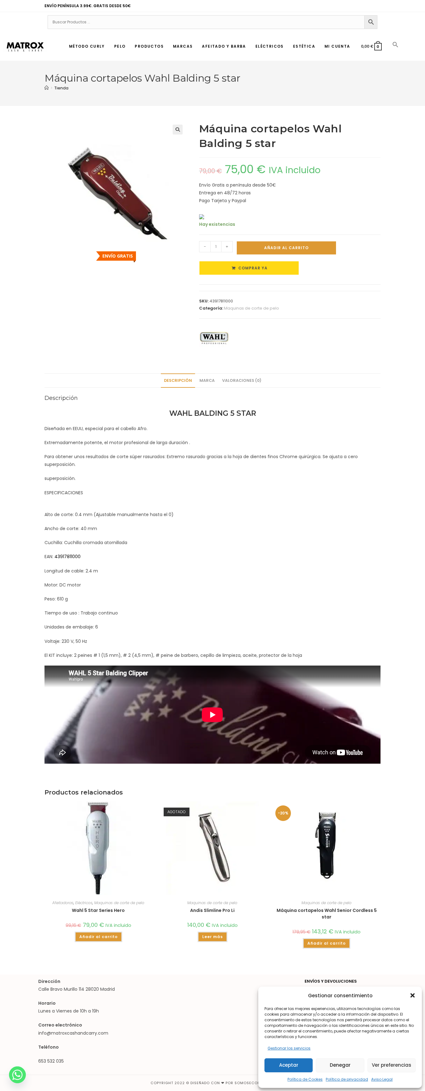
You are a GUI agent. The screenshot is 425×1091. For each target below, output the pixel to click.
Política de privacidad (347, 1079)
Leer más (212, 936)
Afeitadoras (62, 902)
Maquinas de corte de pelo (251, 308)
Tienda (61, 88)
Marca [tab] (207, 380)
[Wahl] (214, 338)
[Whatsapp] (17, 1074)
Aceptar (288, 1065)
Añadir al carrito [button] (98, 936)
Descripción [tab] (178, 380)
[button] (412, 995)
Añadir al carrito (286, 247)
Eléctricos (83, 902)
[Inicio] (46, 88)
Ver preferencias (391, 1065)
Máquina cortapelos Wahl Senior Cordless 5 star (327, 913)
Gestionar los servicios (289, 1048)
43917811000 (67, 556)
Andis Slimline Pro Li (212, 910)
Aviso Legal (382, 1079)
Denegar (340, 1065)
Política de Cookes (305, 1079)
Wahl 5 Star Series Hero (98, 910)
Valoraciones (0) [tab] (241, 380)
